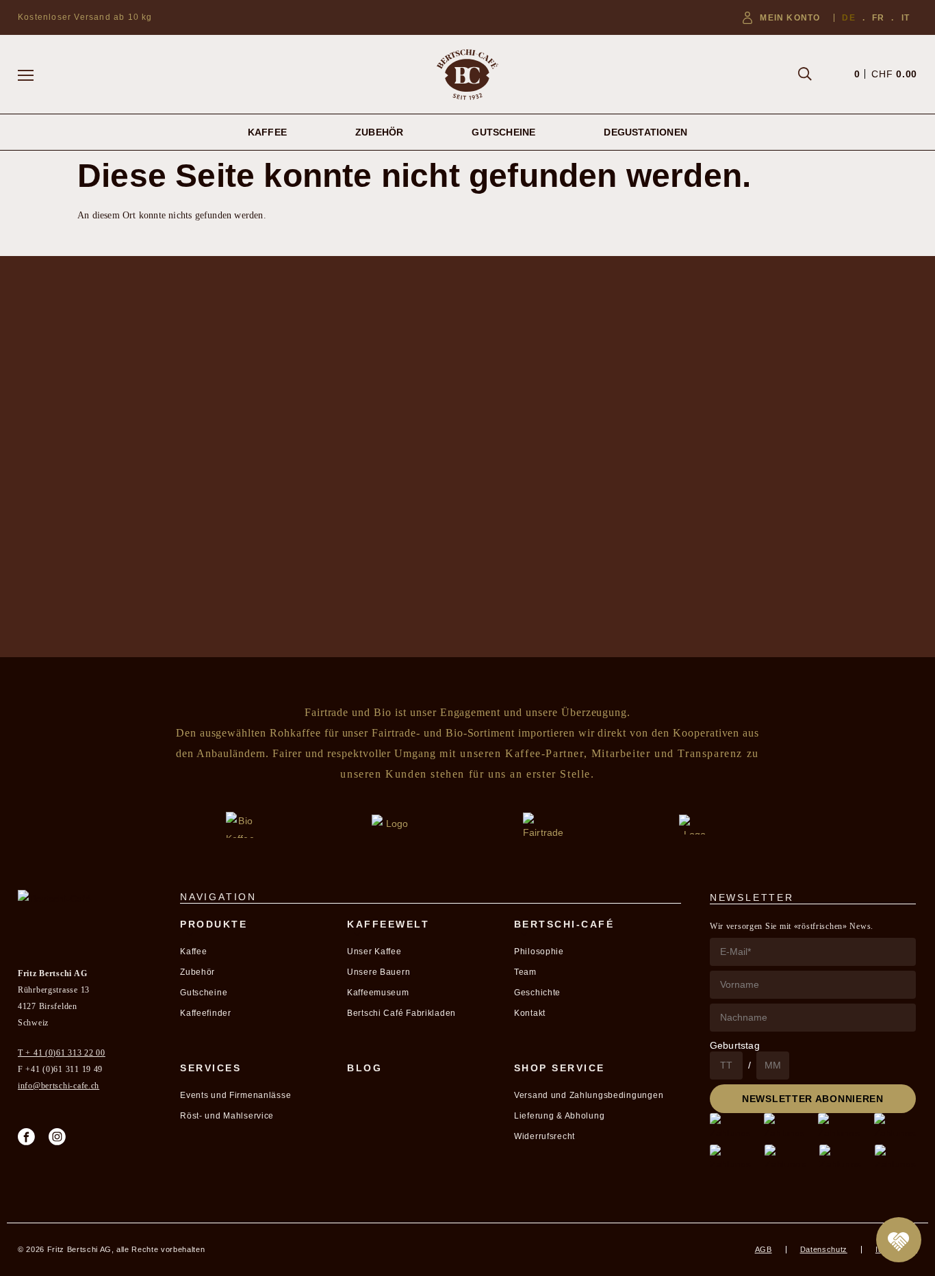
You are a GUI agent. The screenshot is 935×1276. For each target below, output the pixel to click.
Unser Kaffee (374, 951)
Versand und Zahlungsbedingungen (588, 1095)
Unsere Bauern (378, 972)
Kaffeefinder (205, 1013)
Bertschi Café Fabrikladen (401, 1013)
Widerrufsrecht (544, 1136)
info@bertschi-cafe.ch (58, 1085)
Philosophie (539, 951)
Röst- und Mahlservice (227, 1116)
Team (525, 972)
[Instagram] (57, 1136)
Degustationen (645, 132)
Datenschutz (823, 1249)
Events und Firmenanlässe (235, 1095)
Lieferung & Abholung (559, 1116)
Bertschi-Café (564, 924)
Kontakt (530, 1013)
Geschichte (537, 992)
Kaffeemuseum (378, 992)
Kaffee (267, 132)
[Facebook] (26, 1136)
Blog (364, 1067)
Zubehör (379, 132)
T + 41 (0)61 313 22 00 (61, 1053)
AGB (763, 1249)
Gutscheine (503, 132)
